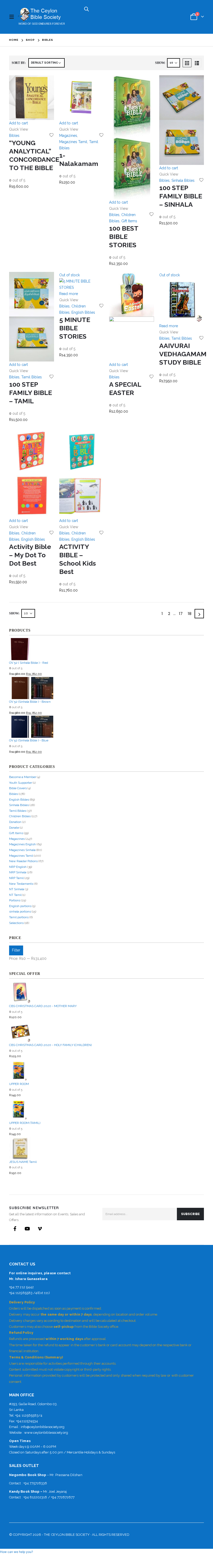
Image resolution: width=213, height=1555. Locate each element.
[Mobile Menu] (13, 16)
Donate (14, 827)
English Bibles (83, 312)
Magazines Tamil (73, 142)
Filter (16, 950)
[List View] (196, 62)
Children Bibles (20, 816)
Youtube (27, 1228)
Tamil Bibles (31, 377)
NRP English (17, 867)
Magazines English (22, 844)
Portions (14, 900)
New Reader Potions (23, 861)
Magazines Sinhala (22, 850)
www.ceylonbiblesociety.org (46, 1433)
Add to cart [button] (18, 123)
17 (181, 613)
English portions (20, 906)
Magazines (68, 135)
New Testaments (21, 884)
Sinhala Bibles (183, 180)
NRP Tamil (16, 878)
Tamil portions (19, 917)
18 (189, 613)
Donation (15, 822)
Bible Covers (18, 788)
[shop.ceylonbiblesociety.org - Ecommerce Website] (41, 17)
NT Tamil (15, 895)
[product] (31, 97)
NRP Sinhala (17, 872)
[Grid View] (187, 62)
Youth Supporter (20, 783)
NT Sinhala (16, 889)
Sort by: (19, 63)
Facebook (15, 1228)
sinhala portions (20, 911)
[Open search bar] (86, 8)
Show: (160, 63)
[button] (16, 1552)
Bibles (14, 135)
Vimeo (40, 1228)
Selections (16, 923)
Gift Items (129, 221)
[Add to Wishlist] (51, 134)
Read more (68, 294)
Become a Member (22, 777)
